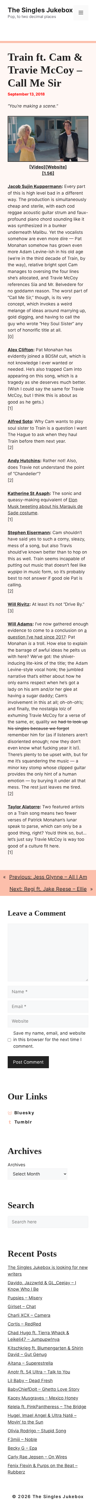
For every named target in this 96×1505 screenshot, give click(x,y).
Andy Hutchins (24, 460)
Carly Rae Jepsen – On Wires (37, 1456)
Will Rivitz (18, 604)
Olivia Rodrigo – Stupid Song (37, 1430)
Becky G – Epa (22, 1448)
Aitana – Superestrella (30, 1363)
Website (56, 166)
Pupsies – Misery (25, 1297)
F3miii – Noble (22, 1439)
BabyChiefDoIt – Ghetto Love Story (43, 1389)
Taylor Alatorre (24, 806)
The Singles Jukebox (40, 10)
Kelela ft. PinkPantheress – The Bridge (47, 1406)
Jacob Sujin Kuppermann (35, 186)
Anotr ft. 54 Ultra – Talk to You (39, 1371)
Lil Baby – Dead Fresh (30, 1380)
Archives (16, 1164)
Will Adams (20, 624)
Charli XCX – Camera (29, 1315)
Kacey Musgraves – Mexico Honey (43, 1398)
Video (37, 166)
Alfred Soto (20, 421)
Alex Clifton (20, 349)
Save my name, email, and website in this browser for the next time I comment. (49, 1040)
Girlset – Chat (22, 1306)
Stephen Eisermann (29, 532)
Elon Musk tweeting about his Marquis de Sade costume (45, 506)
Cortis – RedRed (24, 1324)
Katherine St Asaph (29, 493)
